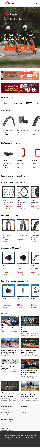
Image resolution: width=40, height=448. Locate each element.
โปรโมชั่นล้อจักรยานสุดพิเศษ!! (11, 182)
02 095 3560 (5, 428)
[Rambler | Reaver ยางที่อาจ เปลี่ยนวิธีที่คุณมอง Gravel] (10, 343)
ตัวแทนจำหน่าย (25, 412)
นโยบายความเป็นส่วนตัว (7, 412)
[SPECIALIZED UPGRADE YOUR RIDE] (10, 361)
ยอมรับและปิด (7, 444)
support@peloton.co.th (7, 430)
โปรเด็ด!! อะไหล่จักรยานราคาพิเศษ (13, 281)
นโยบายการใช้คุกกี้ (7, 439)
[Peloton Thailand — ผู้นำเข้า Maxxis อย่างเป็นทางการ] (30, 343)
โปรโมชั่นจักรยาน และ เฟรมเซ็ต (12, 176)
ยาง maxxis (5, 110)
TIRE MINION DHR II (22, 235)
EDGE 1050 (20, 163)
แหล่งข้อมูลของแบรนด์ (26, 410)
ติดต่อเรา (23, 414)
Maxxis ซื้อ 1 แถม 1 (8, 215)
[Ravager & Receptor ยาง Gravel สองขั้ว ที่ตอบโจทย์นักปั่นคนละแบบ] (30, 321)
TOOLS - (4, 268)
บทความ (4, 314)
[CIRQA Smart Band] (10, 321)
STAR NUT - (20, 301)
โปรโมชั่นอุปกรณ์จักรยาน (10, 248)
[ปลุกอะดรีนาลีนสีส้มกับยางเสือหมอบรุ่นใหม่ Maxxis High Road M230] (30, 364)
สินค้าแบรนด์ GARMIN (9, 143)
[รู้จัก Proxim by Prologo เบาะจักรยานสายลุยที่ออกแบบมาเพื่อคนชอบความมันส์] (10, 386)
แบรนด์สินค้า (5, 98)
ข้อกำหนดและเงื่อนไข (6, 410)
